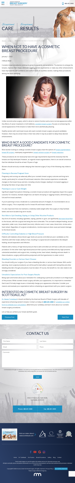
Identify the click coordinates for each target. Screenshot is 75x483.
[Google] (39, 452)
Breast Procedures (41, 457)
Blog (9, 41)
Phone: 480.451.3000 (25, 409)
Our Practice (31, 457)
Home (5, 12)
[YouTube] (34, 452)
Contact (59, 457)
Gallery (49, 457)
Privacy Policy (49, 469)
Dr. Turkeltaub (8, 17)
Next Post (65, 317)
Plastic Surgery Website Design (37, 471)
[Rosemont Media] (37, 474)
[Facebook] (30, 452)
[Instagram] (44, 452)
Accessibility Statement (61, 469)
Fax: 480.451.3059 (50, 409)
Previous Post (9, 317)
